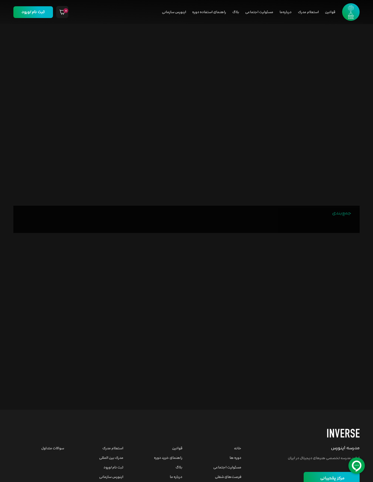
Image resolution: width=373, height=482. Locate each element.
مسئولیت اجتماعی (259, 12)
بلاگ (235, 12)
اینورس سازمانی (174, 12)
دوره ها (235, 458)
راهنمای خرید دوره (168, 458)
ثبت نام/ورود (33, 12)
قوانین (330, 12)
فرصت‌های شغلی (228, 477)
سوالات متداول (52, 448)
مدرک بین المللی (111, 458)
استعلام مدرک (308, 12)
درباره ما (176, 477)
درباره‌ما (286, 12)
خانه (237, 448)
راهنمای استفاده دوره (209, 12)
